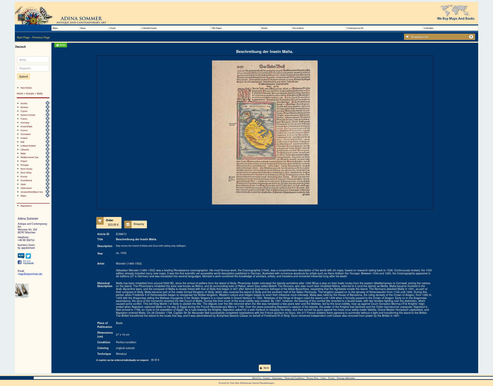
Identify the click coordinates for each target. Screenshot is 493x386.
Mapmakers (26, 206)
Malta (40, 93)
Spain (23, 184)
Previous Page (41, 37)
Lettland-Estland (28, 146)
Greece (24, 130)
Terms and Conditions (294, 378)
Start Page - (24, 37)
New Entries (26, 88)
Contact (266, 378)
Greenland (25, 134)
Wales (23, 196)
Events (331, 378)
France (24, 119)
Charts (112, 28)
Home (20, 93)
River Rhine (26, 173)
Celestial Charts (149, 28)
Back (266, 368)
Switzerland (26, 188)
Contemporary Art (355, 28)
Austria (24, 103)
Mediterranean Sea (29, 157)
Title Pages (216, 28)
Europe (30, 93)
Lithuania (25, 149)
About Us (256, 378)
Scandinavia (26, 180)
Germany (25, 122)
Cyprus (24, 111)
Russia (24, 176)
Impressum (277, 378)
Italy (22, 142)
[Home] (65, 15)
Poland (24, 161)
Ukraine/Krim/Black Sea (32, 192)
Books (264, 28)
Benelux (24, 107)
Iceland (24, 138)
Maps (55, 28)
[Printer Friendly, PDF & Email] (264, 45)
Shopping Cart (441, 36)
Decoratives (298, 28)
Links (323, 378)
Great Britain (26, 126)
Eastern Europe (28, 115)
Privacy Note (312, 378)
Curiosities (428, 28)
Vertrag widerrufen (346, 378)
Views (83, 28)
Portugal (24, 165)
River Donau (26, 169)
